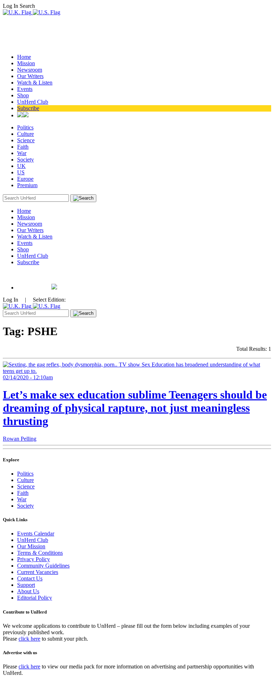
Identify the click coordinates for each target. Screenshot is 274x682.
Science (26, 140)
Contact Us (29, 578)
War (21, 153)
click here (29, 639)
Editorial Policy (34, 598)
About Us (28, 591)
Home (24, 57)
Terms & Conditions (40, 553)
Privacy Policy (33, 559)
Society (25, 160)
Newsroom (29, 70)
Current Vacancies (37, 572)
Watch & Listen (34, 83)
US (21, 172)
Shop (23, 95)
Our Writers (30, 76)
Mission (26, 63)
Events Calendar (35, 533)
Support (26, 585)
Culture (25, 134)
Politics (25, 127)
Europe (25, 179)
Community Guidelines (43, 566)
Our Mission (31, 546)
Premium (27, 185)
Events (24, 89)
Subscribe (28, 108)
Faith (23, 147)
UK (21, 166)
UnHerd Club (32, 102)
